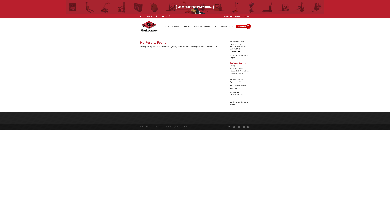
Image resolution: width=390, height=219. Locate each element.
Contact (246, 16)
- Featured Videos (237, 68)
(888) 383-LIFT (147, 16)
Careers (238, 16)
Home (167, 26)
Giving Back (228, 16)
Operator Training (220, 26)
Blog (231, 26)
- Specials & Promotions (239, 71)
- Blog (232, 65)
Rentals (207, 26)
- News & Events (236, 73)
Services (186, 26)
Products (175, 26)
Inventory (198, 26)
